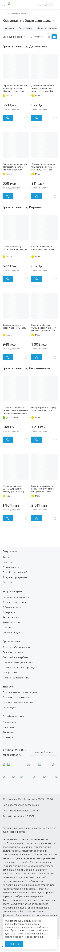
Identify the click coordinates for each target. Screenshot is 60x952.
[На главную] (17, 4)
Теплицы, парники (13, 652)
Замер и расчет (12, 622)
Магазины (8, 727)
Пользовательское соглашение (21, 805)
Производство (12, 641)
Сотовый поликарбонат (16, 657)
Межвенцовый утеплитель (18, 662)
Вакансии (8, 732)
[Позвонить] (39, 4)
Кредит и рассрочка (14, 602)
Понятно (14, 944)
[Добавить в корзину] (8, 118)
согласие (18, 933)
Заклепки (9, 28)
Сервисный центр (13, 632)
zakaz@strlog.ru (12, 754)
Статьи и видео (11, 567)
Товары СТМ (10, 672)
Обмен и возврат (12, 607)
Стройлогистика (13, 716)
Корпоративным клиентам (18, 702)
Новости (7, 562)
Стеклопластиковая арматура (20, 667)
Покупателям (11, 551)
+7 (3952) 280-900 (14, 750)
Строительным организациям (20, 692)
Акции (6, 557)
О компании (9, 722)
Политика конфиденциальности (21, 810)
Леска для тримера (47, 28)
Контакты (8, 737)
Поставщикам (10, 707)
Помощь (7, 582)
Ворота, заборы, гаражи (17, 647)
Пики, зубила (25, 28)
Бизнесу (8, 686)
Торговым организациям (17, 697)
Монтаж (7, 627)
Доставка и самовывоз (16, 597)
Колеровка (9, 612)
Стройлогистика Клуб (15, 572)
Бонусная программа (15, 577)
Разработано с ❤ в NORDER (19, 816)
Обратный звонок (43, 753)
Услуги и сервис (13, 591)
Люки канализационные (16, 677)
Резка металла (11, 617)
